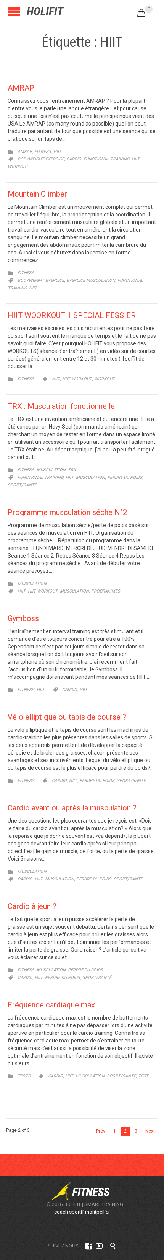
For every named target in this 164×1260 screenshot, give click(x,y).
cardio (73, 159)
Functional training (106, 159)
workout (18, 166)
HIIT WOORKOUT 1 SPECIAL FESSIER (72, 315)
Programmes (105, 591)
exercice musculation (90, 280)
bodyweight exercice (41, 159)
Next (150, 1131)
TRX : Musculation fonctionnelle (61, 406)
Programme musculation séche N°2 (67, 512)
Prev (100, 1131)
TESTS (24, 1076)
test (143, 1076)
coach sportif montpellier (82, 1212)
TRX (72, 469)
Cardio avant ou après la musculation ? (72, 807)
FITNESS (42, 151)
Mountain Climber (37, 194)
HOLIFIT (45, 11)
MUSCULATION (51, 469)
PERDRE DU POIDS (85, 970)
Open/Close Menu (14, 11)
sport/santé (22, 485)
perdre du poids (124, 477)
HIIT (57, 151)
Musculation (90, 477)
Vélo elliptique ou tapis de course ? (67, 716)
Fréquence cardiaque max (51, 1004)
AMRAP (21, 87)
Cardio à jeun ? (32, 906)
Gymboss (23, 618)
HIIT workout (77, 379)
